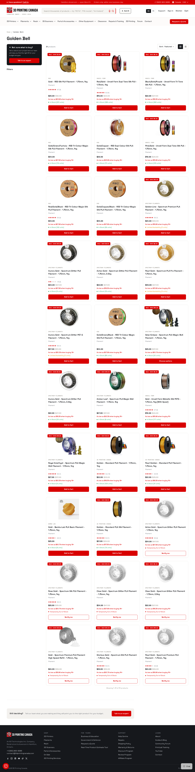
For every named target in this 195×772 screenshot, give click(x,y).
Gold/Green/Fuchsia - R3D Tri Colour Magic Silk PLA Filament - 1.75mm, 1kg (68, 147)
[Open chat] (6, 766)
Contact (148, 21)
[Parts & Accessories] (76, 21)
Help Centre (123, 736)
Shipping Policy (124, 744)
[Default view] (180, 46)
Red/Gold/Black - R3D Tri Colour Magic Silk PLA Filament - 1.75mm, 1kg (68, 208)
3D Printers (11, 21)
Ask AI (125, 11)
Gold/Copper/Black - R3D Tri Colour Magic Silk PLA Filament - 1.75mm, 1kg (116, 208)
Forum (140, 21)
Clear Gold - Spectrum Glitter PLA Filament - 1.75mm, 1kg (117, 592)
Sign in (170, 11)
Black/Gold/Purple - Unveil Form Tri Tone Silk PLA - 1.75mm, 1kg (164, 83)
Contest (158, 755)
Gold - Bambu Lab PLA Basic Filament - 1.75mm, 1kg (66, 528)
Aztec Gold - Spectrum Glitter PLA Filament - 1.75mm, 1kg (165, 528)
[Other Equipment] (95, 21)
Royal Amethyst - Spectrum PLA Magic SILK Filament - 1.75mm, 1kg (66, 464)
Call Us (26, 2)
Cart (186, 11)
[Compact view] (185, 46)
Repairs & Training (116, 21)
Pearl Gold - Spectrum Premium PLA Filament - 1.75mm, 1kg (162, 656)
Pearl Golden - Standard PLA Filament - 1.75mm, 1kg (163, 464)
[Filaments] (30, 21)
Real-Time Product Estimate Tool (94, 747)
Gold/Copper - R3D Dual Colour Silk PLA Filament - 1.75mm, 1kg (115, 147)
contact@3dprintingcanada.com (20, 753)
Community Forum (162, 744)
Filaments (25, 21)
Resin (35, 21)
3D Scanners (47, 21)
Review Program (124, 755)
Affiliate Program (125, 758)
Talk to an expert (24, 60)
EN (149, 11)
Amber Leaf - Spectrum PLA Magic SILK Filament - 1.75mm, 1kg (115, 400)
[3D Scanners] (54, 21)
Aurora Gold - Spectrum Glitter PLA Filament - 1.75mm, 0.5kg (64, 400)
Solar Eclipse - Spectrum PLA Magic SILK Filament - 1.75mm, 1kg (164, 336)
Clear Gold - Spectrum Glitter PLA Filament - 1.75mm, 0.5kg (165, 592)
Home (8, 32)
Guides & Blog (161, 740)
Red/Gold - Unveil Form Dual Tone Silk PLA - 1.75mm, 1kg (117, 83)
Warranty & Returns (126, 747)
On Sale (47, 755)
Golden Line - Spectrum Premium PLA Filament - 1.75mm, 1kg (162, 208)
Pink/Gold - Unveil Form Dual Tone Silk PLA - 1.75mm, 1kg (165, 147)
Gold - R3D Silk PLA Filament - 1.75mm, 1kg (68, 81)
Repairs (121, 740)
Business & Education (90, 736)
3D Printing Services (52, 758)
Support (161, 11)
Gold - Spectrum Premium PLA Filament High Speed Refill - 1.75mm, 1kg (66, 656)
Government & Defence (91, 740)
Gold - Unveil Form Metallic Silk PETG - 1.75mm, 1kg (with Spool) (163, 400)
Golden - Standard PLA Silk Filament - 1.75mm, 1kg (114, 528)
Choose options (165, 361)
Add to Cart (68, 108)
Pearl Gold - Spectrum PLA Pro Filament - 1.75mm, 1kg (164, 272)
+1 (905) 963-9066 (162, 2)
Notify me (166, 553)
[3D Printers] (17, 21)
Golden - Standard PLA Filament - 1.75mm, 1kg (116, 464)
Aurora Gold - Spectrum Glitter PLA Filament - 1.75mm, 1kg (64, 272)
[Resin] (39, 21)
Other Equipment (86, 21)
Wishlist (179, 11)
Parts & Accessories (66, 21)
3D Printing (130, 21)
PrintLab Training (162, 747)
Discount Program (125, 751)
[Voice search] (109, 11)
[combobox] (79, 11)
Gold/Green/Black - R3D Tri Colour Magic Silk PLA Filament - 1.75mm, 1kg (116, 336)
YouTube (158, 751)
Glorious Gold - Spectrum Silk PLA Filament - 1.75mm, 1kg (117, 656)
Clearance (102, 21)
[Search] (113, 11)
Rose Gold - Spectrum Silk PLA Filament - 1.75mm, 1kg (67, 592)
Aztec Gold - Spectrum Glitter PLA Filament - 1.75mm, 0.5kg (117, 272)
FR (153, 11)
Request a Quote (179, 21)
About (157, 736)
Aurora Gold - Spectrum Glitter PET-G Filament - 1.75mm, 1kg (65, 336)
